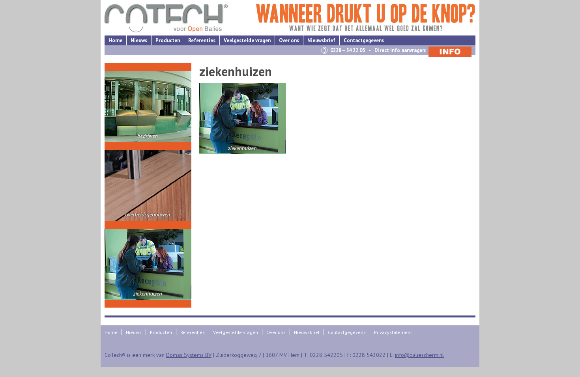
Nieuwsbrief (321, 40)
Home (115, 40)
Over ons (289, 40)
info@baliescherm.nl (419, 354)
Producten (167, 40)
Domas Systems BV (188, 354)
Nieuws (139, 40)
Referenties (201, 40)
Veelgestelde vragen (247, 40)
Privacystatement (393, 332)
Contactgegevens (364, 40)
